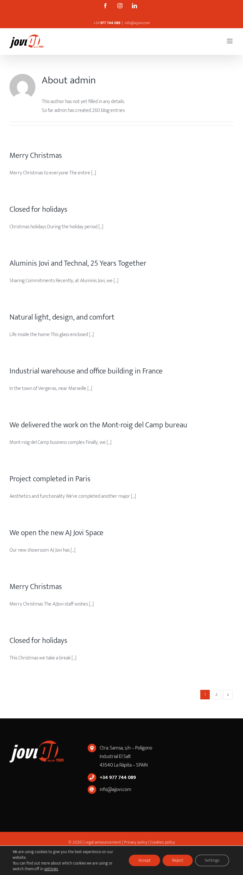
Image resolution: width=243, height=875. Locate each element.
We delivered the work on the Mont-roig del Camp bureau (98, 425)
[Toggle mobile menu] (230, 41)
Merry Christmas (35, 155)
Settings (212, 860)
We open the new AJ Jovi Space (56, 533)
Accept (144, 860)
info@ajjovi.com (137, 23)
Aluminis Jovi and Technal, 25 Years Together (77, 263)
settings (51, 869)
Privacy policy (135, 842)
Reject (177, 860)
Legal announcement (103, 842)
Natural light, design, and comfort (62, 317)
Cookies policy (162, 842)
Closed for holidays (38, 209)
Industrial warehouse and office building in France (86, 371)
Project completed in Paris (49, 479)
